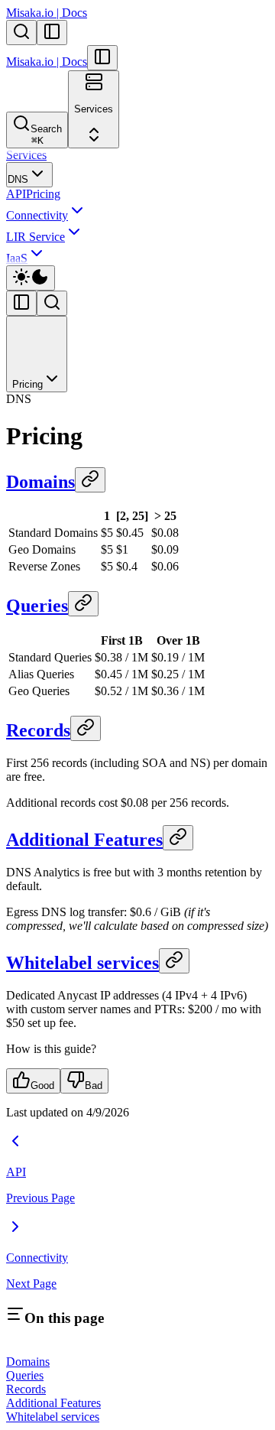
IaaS (17, 258)
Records (38, 730)
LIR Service (35, 236)
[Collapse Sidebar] (102, 57)
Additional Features (84, 840)
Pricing (43, 193)
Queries (37, 606)
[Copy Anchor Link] (90, 479)
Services (26, 154)
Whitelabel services (82, 963)
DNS (18, 179)
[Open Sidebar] (52, 32)
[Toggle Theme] (30, 278)
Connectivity (37, 215)
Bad (93, 1085)
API (16, 193)
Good (42, 1085)
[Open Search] (21, 32)
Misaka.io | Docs (46, 12)
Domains (40, 482)
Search (46, 134)
